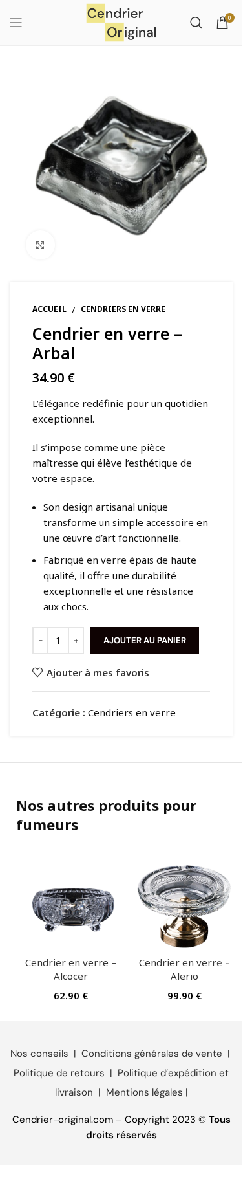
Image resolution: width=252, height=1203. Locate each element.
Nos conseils (39, 1053)
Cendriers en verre (123, 309)
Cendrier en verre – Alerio (184, 969)
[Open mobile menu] (16, 23)
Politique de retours (59, 1072)
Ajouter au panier (144, 640)
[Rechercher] (196, 23)
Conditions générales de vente (151, 1053)
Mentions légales (144, 1092)
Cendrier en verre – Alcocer (70, 969)
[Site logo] (121, 21)
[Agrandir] (40, 244)
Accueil (49, 309)
